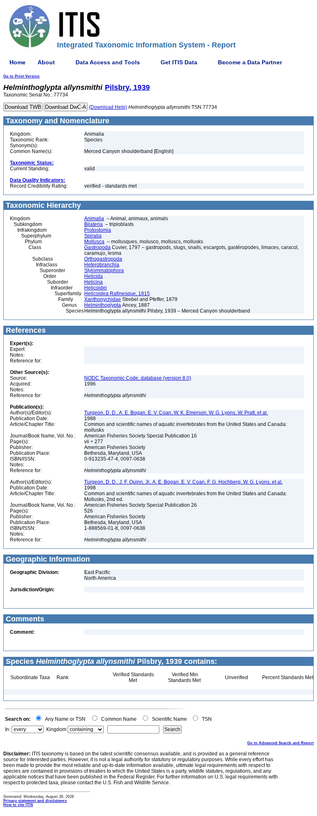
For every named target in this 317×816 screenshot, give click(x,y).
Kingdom (56, 729)
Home (17, 62)
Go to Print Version (21, 76)
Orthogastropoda (103, 259)
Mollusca (94, 242)
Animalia (94, 218)
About (46, 62)
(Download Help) (108, 107)
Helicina (93, 282)
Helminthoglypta (102, 305)
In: (7, 729)
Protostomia (97, 230)
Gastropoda (97, 247)
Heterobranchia (101, 265)
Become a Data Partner (250, 62)
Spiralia (93, 236)
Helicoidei (95, 288)
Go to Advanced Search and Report (280, 743)
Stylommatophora (104, 270)
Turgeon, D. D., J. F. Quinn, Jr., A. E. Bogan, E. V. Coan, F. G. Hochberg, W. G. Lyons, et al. (183, 482)
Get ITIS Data (179, 62)
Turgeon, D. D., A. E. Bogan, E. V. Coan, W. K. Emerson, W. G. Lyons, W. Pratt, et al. (176, 413)
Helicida (93, 276)
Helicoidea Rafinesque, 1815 (117, 293)
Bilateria (93, 224)
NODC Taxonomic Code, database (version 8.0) (137, 378)
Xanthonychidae (102, 299)
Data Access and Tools (108, 62)
